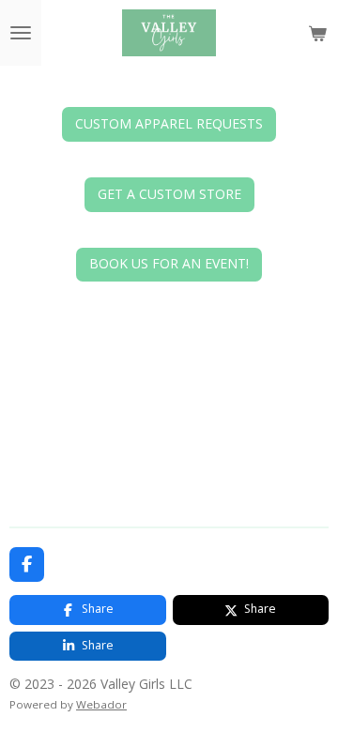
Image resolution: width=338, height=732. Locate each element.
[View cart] (317, 33)
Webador (101, 704)
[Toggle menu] (20, 33)
